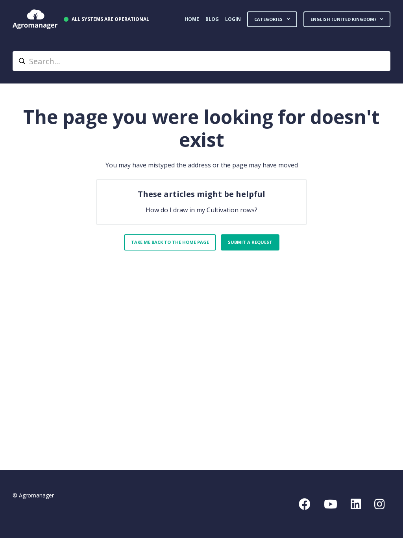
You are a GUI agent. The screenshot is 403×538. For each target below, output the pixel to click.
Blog (212, 19)
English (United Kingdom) (344, 19)
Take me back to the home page (170, 242)
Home (192, 19)
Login (233, 19)
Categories (269, 19)
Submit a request (250, 242)
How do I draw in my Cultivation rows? (201, 210)
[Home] (35, 19)
